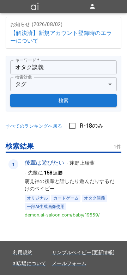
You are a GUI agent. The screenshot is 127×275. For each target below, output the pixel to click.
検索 (64, 100)
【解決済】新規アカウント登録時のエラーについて (61, 36)
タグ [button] (20, 84)
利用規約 (22, 252)
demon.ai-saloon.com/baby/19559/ (62, 215)
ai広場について (29, 263)
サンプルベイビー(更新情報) (83, 252)
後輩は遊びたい (44, 162)
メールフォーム (69, 263)
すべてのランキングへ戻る (34, 126)
